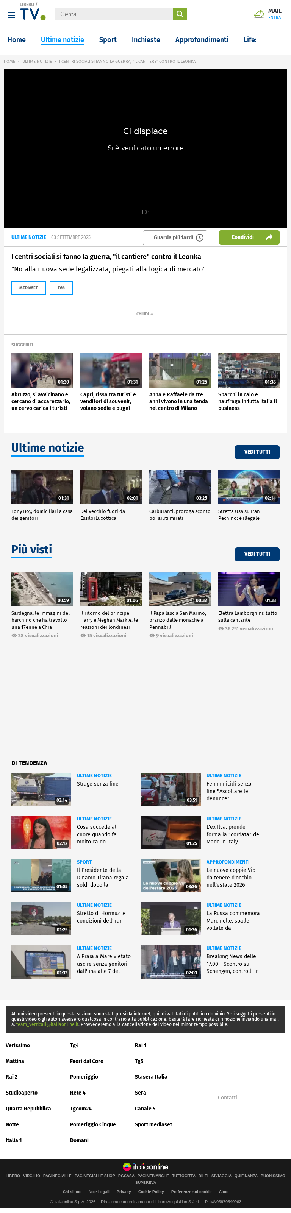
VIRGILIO (31, 1176)
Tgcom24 (81, 1108)
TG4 (61, 287)
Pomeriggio (84, 1077)
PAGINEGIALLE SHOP (95, 1176)
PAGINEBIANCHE (153, 1176)
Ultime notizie (62, 40)
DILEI (203, 1176)
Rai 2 (11, 1077)
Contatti (227, 1098)
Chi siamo (72, 1192)
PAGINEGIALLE (57, 1176)
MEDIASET (28, 287)
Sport (108, 40)
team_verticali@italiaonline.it (47, 1024)
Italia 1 (14, 1140)
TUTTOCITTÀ (184, 1176)
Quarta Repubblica (28, 1108)
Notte (12, 1124)
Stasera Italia (151, 1077)
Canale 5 (145, 1108)
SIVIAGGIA (221, 1176)
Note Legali (99, 1192)
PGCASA (126, 1176)
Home (17, 40)
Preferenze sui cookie (191, 1192)
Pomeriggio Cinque (93, 1124)
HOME (9, 61)
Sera (140, 1093)
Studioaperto (22, 1093)
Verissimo (18, 1045)
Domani (79, 1140)
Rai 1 (141, 1045)
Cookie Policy (151, 1192)
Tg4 (74, 1045)
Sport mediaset (153, 1124)
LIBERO (27, 4)
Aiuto (223, 1192)
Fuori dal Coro (86, 1061)
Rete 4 (78, 1093)
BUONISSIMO (273, 1176)
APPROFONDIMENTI (228, 862)
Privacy (124, 1192)
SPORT (84, 862)
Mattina (15, 1061)
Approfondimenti (201, 40)
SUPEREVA (145, 1183)
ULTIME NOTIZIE (37, 61)
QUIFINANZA (246, 1176)
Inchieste (146, 40)
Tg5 (139, 1061)
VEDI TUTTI (257, 452)
